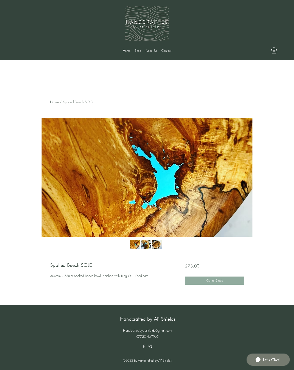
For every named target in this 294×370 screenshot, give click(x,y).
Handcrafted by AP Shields (148, 319)
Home (54, 101)
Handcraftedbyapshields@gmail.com (147, 330)
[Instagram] (150, 346)
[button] (274, 50)
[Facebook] (144, 346)
